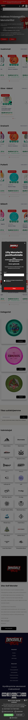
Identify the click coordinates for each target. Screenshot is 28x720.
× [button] (26, 700)
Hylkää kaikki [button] (19, 714)
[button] (2, 709)
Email (5, 272)
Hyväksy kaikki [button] (8, 714)
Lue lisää (22, 706)
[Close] (24, 243)
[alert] (14, 709)
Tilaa (14, 288)
